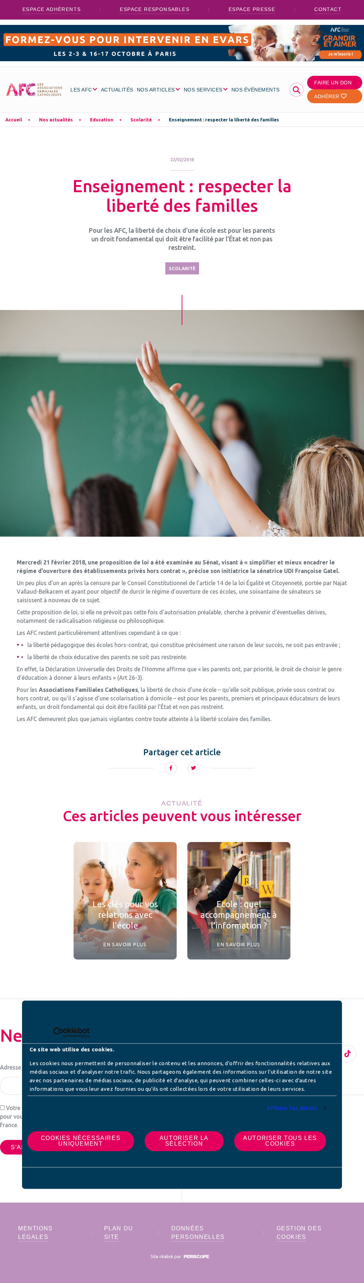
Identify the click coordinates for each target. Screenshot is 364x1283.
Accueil (13, 119)
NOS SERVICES (203, 90)
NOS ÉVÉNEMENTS (255, 90)
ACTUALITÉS (117, 90)
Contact (328, 9)
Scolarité (141, 119)
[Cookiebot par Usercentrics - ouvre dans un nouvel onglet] (58, 1032)
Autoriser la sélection (184, 1141)
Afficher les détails (292, 1108)
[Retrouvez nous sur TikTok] (347, 1054)
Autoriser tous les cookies (280, 1141)
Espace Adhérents (51, 9)
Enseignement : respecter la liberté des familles (224, 119)
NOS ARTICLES (156, 90)
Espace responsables (154, 9)
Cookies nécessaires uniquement (81, 1141)
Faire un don (333, 82)
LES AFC (81, 90)
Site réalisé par (166, 1256)
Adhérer (327, 96)
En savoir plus (125, 944)
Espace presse (252, 9)
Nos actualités (56, 119)
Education (101, 119)
